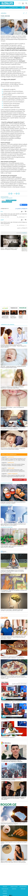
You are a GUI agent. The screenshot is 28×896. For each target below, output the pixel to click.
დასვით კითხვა (18, 479)
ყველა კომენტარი (22, 228)
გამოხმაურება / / (22, 217)
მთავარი (5, 886)
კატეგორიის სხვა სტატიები (7, 324)
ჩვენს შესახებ (5, 888)
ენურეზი (7, 200)
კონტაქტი (23, 888)
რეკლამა (14, 888)
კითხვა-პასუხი (13, 886)
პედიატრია (3, 13)
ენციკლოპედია (23, 886)
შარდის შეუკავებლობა (7, 201)
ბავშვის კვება (11, 468)
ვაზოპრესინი (13, 200)
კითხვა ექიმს (15, 7)
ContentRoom (22, 232)
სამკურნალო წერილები (7, 483)
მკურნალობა (11, 457)
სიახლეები (3, 7)
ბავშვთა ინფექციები (13, 473)
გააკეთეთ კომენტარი (21, 208)
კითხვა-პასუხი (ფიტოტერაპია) (9, 454)
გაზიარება (24, 204)
